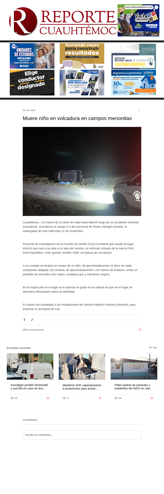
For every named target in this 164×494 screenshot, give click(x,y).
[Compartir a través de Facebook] (24, 319)
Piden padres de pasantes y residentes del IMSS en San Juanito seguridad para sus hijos (132, 386)
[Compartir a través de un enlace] (32, 319)
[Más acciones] (139, 110)
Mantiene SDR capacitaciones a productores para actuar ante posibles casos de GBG (82, 387)
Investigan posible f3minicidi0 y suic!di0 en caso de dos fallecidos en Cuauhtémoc (29, 386)
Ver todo (153, 347)
